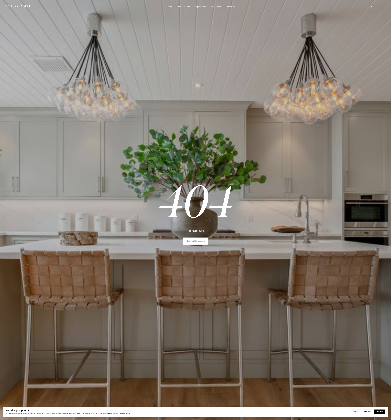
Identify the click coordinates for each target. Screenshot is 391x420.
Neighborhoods (200, 7)
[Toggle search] (372, 6)
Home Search (216, 7)
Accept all (380, 411)
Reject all (355, 411)
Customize (367, 411)
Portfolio (170, 7)
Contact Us (230, 7)
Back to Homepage (195, 241)
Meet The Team (184, 7)
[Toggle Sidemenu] (383, 6)
